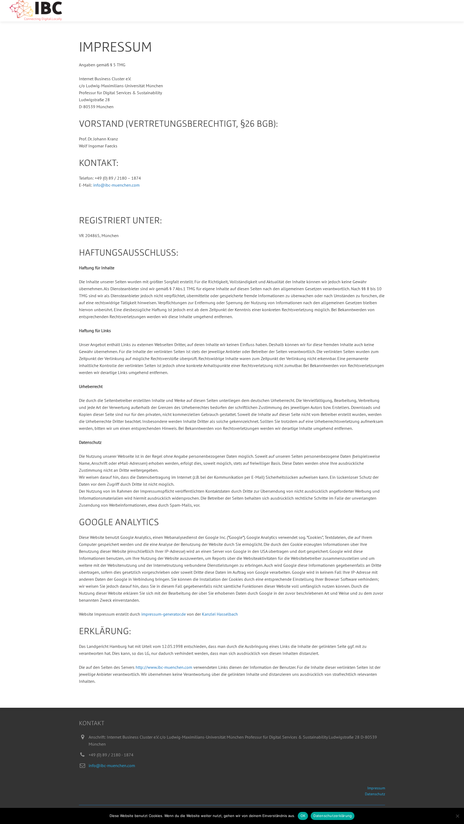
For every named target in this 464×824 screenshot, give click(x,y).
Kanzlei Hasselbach (220, 614)
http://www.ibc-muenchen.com (164, 667)
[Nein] (457, 816)
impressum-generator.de (163, 614)
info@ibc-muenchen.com (116, 185)
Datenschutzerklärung (332, 816)
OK (303, 816)
